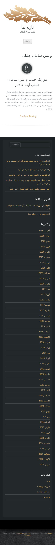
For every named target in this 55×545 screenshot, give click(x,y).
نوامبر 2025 (45, 262)
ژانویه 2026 (45, 252)
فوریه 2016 (45, 369)
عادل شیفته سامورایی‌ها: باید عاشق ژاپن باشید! (29, 189)
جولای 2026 (45, 236)
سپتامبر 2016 (44, 332)
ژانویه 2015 (45, 438)
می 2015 (46, 417)
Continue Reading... (27, 116)
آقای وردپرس (44, 214)
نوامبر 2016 (45, 321)
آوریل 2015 (45, 422)
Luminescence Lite (23, 533)
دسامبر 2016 (44, 316)
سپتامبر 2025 (44, 273)
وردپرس (46, 497)
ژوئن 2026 (45, 241)
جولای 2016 (45, 342)
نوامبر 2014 (45, 448)
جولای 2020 (45, 278)
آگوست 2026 (44, 231)
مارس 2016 (45, 363)
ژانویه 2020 (45, 284)
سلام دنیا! (32, 214)
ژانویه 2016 (45, 374)
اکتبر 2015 (45, 390)
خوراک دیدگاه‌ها (43, 492)
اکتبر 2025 (45, 268)
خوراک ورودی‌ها (43, 486)
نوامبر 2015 (45, 385)
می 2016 (46, 353)
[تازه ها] (27, 14)
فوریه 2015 (45, 433)
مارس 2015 (45, 427)
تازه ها (27, 27)
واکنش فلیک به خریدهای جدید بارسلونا (34, 169)
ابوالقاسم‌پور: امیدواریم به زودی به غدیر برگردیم (29, 175)
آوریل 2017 (45, 294)
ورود (48, 481)
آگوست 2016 (44, 337)
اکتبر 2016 (45, 326)
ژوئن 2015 (45, 411)
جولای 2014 (45, 464)
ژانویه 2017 (45, 310)
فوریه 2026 (45, 246)
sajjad (47, 205)
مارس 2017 (45, 300)
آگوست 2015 (44, 401)
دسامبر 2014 (44, 443)
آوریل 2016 (45, 358)
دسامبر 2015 (44, 379)
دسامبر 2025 (44, 257)
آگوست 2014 (44, 459)
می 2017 (46, 289)
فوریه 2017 (45, 305)
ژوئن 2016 (45, 347)
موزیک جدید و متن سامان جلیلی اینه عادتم (27, 82)
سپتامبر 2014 (44, 454)
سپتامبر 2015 (44, 395)
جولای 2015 (45, 406)
